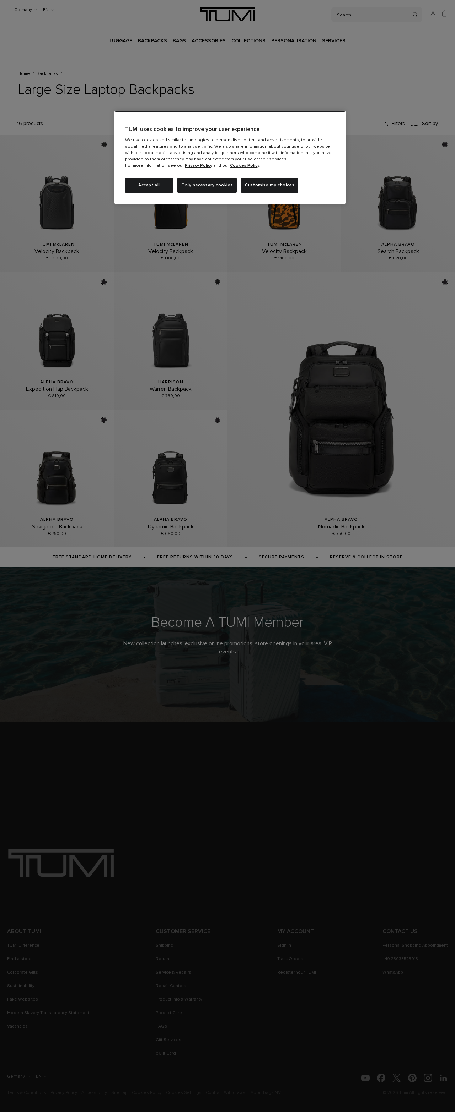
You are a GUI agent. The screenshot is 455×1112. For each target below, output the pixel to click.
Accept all (149, 185)
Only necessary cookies (207, 185)
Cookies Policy (244, 166)
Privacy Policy (198, 166)
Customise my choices (269, 185)
